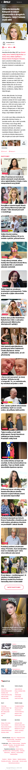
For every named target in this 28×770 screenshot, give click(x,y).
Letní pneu (22, 750)
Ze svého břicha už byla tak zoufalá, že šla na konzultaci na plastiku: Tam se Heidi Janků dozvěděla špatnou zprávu (13, 464)
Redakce (15, 759)
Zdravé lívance (18, 709)
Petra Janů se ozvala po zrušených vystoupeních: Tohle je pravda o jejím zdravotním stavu (14, 292)
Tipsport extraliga (5, 709)
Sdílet (11, 47)
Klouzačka (10, 745)
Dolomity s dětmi (5, 732)
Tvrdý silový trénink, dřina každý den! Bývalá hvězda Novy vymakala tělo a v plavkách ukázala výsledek (14, 264)
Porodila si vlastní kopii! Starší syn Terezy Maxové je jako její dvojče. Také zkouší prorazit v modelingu (13, 208)
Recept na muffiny (19, 707)
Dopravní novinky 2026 (20, 726)
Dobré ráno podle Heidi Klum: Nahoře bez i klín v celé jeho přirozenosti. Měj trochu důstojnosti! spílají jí (13, 321)
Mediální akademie (22, 759)
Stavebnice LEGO (7, 750)
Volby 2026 (3, 689)
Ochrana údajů (15, 761)
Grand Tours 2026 (19, 698)
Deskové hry (7, 752)
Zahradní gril (12, 746)
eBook (5, 47)
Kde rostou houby (10, 739)
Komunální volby (4, 698)
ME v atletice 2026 (5, 711)
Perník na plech (18, 715)
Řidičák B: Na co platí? (19, 728)
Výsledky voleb (4, 692)
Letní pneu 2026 (18, 723)
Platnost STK (18, 732)
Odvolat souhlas (23, 761)
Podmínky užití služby (6, 761)
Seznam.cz (19, 2)
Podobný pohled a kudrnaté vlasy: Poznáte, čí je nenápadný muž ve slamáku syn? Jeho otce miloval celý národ (14, 550)
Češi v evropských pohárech (14, 741)
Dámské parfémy (15, 750)
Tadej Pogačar (18, 694)
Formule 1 (3, 713)
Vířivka (17, 746)
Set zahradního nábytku (19, 745)
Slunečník (5, 745)
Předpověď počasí (21, 737)
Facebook (4, 759)
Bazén (10, 743)
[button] (14, 31)
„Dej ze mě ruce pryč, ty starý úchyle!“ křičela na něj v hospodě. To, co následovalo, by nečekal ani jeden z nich (13, 380)
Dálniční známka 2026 (19, 724)
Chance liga (3, 706)
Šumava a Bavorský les (6, 726)
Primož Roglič (18, 696)
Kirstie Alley (4, 148)
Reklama (9, 759)
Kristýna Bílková (10, 42)
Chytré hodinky (19, 752)
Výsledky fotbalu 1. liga (6, 707)
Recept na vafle (18, 713)
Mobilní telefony (19, 749)
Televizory (13, 752)
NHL (2, 715)
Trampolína (23, 743)
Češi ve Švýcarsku (5, 728)
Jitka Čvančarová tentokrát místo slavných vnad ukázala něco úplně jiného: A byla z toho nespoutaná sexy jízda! (14, 180)
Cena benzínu (18, 739)
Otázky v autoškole (19, 730)
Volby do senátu (4, 696)
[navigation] (2, 2)
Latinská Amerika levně (6, 730)
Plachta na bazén (16, 743)
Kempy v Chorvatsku (5, 723)
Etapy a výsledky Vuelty (20, 691)
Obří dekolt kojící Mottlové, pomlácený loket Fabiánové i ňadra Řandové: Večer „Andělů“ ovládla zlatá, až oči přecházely (12, 350)
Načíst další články (13, 587)
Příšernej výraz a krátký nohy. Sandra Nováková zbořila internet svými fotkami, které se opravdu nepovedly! (13, 492)
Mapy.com (13, 737)
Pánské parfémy (13, 754)
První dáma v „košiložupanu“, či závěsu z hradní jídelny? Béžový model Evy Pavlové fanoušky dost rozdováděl (13, 578)
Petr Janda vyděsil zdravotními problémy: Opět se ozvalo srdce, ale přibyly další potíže (13, 408)
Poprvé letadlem (4, 724)
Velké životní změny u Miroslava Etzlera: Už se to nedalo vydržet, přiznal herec (13, 236)
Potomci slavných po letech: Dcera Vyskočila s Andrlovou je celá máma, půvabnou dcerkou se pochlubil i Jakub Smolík (14, 521)
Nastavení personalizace (14, 763)
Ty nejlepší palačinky (19, 706)
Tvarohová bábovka (19, 711)
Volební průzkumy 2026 (6, 691)
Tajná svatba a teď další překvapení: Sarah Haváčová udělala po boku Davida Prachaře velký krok (12, 435)
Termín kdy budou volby (6, 694)
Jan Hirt (16, 692)
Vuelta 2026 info (18, 689)
